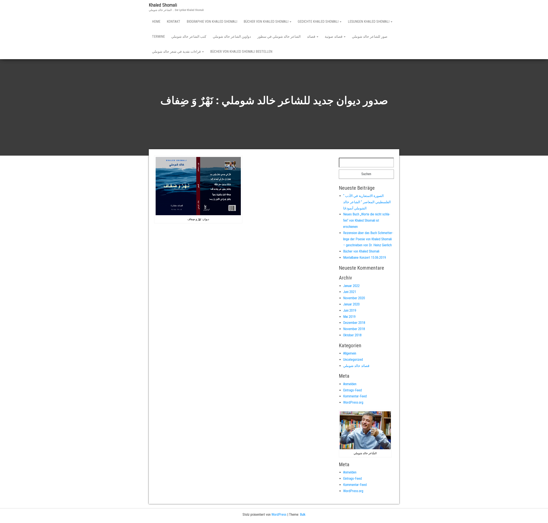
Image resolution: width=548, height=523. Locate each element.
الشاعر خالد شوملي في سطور (279, 37)
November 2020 (354, 298)
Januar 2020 (351, 304)
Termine (158, 37)
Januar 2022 (351, 286)
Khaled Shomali (163, 5)
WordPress (278, 514)
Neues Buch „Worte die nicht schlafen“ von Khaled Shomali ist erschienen (366, 220)
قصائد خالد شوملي (356, 366)
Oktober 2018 (352, 335)
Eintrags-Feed (352, 390)
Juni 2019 (349, 310)
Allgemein (349, 353)
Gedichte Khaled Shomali (318, 22)
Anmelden (349, 384)
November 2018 (354, 329)
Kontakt (173, 22)
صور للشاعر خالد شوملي (369, 37)
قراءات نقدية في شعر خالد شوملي (177, 52)
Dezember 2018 (354, 323)
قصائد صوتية (334, 37)
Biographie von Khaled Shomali (212, 22)
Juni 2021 (349, 292)
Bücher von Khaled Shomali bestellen (241, 52)
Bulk (302, 514)
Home (156, 22)
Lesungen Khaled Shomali (369, 22)
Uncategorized (353, 360)
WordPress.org (353, 402)
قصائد (311, 37)
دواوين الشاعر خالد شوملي (232, 37)
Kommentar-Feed (355, 396)
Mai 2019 (349, 317)
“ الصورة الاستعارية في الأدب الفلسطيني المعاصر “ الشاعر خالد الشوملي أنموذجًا (367, 202)
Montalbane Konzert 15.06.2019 (364, 257)
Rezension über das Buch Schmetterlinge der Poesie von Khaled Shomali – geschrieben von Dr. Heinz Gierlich (368, 239)
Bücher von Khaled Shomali (266, 22)
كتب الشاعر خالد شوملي (188, 37)
